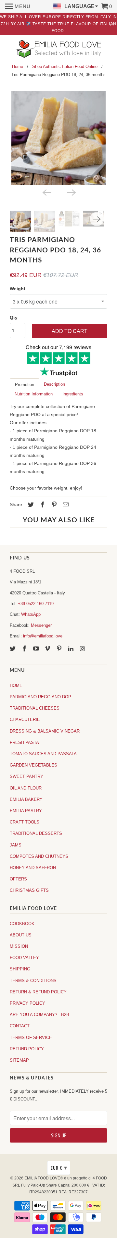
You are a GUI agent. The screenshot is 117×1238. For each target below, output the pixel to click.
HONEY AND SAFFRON (33, 867)
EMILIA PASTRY (26, 810)
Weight (17, 288)
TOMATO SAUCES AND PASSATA (43, 753)
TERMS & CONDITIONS (33, 980)
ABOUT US (21, 935)
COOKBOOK (22, 923)
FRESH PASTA (24, 742)
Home (17, 66)
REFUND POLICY (27, 1048)
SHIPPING (20, 969)
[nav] (18, 6)
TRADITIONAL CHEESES (34, 708)
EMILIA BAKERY (26, 799)
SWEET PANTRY (26, 776)
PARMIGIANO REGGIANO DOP (40, 696)
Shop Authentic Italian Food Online (65, 66)
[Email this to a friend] (64, 505)
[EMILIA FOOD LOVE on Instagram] (83, 649)
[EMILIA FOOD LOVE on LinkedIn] (71, 649)
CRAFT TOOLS (24, 822)
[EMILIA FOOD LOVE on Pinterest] (59, 649)
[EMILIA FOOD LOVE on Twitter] (13, 649)
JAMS (15, 845)
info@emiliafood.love (42, 636)
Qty (14, 317)
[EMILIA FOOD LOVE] (58, 49)
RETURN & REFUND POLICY (38, 991)
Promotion (24, 384)
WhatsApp (31, 614)
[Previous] (46, 192)
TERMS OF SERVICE (31, 1037)
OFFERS (18, 879)
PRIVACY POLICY (27, 1003)
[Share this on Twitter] (30, 505)
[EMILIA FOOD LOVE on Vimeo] (48, 649)
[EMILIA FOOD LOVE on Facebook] (25, 649)
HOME (16, 685)
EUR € (59, 1168)
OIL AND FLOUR (26, 788)
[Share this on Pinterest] (53, 505)
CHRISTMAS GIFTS (29, 890)
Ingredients (72, 394)
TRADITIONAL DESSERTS (36, 833)
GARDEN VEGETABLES (33, 765)
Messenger (41, 625)
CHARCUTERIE (25, 719)
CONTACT (20, 1025)
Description (54, 384)
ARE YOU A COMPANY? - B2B (39, 1014)
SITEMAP (19, 1060)
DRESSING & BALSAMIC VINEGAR (45, 731)
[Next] (71, 192)
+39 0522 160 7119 (36, 603)
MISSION (19, 946)
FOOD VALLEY (24, 957)
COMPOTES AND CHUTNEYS (39, 856)
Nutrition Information (34, 394)
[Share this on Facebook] (41, 505)
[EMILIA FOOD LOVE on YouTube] (36, 649)
